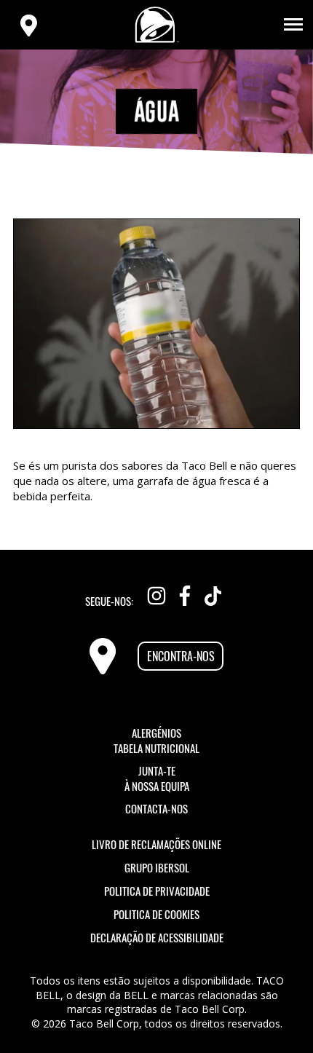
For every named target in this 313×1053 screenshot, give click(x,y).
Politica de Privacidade (157, 891)
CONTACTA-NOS (156, 808)
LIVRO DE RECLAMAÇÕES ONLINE (156, 844)
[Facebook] (185, 592)
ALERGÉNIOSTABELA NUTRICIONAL (156, 740)
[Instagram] (156, 592)
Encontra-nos (181, 656)
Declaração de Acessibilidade (156, 937)
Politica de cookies (156, 914)
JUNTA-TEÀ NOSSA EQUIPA (156, 778)
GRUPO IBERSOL (156, 867)
